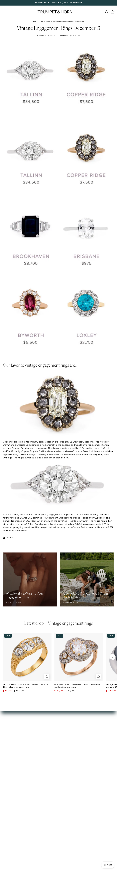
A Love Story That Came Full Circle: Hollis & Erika (85, 595)
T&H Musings (45, 21)
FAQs (5, 742)
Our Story (8, 725)
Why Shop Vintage (12, 729)
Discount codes (69, 742)
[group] (58, 2)
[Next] (113, 657)
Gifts (63, 738)
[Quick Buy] (46, 676)
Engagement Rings (70, 733)
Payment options (11, 761)
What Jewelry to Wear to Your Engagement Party (24, 595)
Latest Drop (67, 725)
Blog (5, 738)
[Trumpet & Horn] (55, 11)
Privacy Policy (10, 774)
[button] (106, 12)
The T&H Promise (12, 765)
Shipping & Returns (12, 769)
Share (10, 538)
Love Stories (9, 733)
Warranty (7, 778)
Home (35, 21)
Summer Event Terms (14, 757)
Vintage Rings (68, 729)
